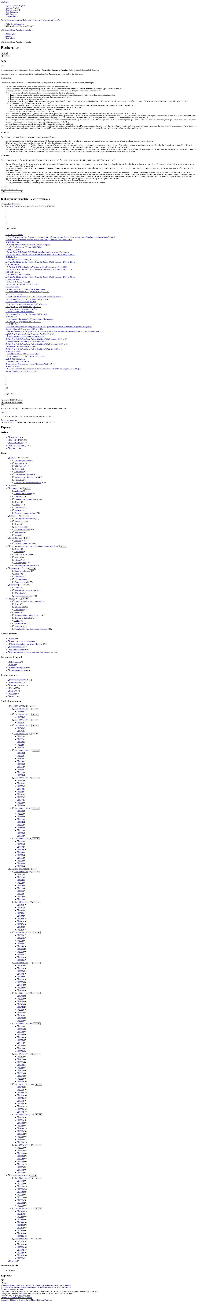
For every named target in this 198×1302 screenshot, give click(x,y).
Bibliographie (10, 34)
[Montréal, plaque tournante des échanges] (17, 1285)
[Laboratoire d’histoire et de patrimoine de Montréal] (52, 1285)
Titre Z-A (51, 206)
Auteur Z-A (37, 206)
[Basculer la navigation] (32, 30)
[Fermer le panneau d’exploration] (2, 1280)
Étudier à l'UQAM (12, 8)
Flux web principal (10, 420)
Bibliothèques (10, 14)
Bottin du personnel (13, 10)
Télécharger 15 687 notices (12, 402)
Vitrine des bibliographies (15, 24)
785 (7, 222)
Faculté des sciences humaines (12, 20)
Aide (5, 53)
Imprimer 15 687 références (12, 400)
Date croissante (19, 206)
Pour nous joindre (12, 16)
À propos (9, 36)
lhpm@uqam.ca (46, 1300)
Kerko (27, 1296)
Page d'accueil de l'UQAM (15, 6)
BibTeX (4, 412)
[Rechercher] (2, 194)
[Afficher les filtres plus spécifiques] (23, 458)
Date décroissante (7, 206)
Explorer (6, 56)
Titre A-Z (44, 206)
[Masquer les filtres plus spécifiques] (27, 458)
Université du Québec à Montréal (16, 1298)
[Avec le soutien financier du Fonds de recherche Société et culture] (57, 1287)
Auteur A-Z (29, 206)
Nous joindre (10, 38)
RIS (2, 405)
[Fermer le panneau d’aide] (2, 66)
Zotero (20, 1296)
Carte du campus (12, 12)
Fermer (4, 187)
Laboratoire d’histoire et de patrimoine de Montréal (41, 20)
